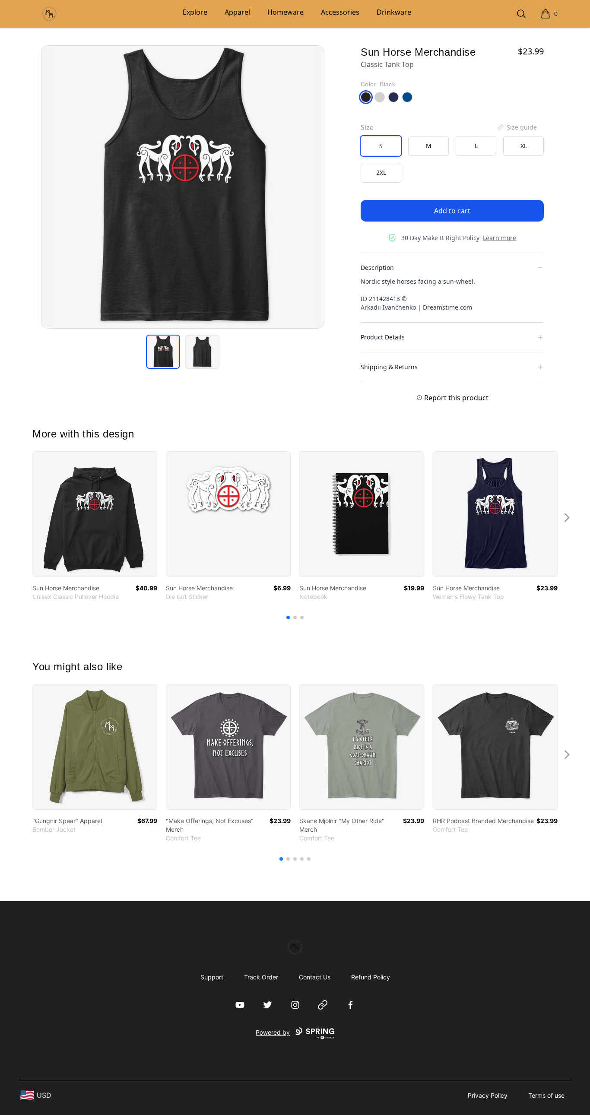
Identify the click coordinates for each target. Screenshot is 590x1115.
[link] (95, 514)
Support (211, 977)
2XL (381, 172)
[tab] (163, 352)
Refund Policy (370, 977)
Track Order (261, 977)
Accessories (340, 12)
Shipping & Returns (389, 367)
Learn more (499, 238)
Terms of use (546, 1095)
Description (377, 267)
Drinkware (394, 12)
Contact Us (314, 977)
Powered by (273, 1032)
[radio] (381, 146)
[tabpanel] (182, 187)
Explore (195, 12)
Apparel (237, 12)
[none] (516, 127)
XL (523, 146)
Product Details (383, 337)
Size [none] (367, 127)
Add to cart (452, 210)
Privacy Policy (488, 1095)
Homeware (285, 12)
